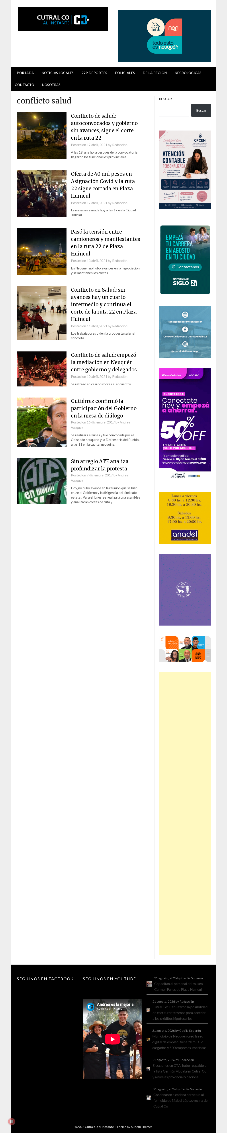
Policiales (125, 73)
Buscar (165, 99)
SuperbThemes (142, 1127)
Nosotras (51, 85)
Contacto (24, 85)
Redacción (119, 145)
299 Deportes (94, 73)
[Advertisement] (185, 813)
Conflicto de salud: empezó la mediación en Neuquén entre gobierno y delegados (104, 362)
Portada (25, 73)
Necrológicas (188, 73)
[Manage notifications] (11, 1121)
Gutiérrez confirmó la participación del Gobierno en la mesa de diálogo (104, 408)
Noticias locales (58, 73)
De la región (155, 73)
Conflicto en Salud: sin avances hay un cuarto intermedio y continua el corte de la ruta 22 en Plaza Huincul (104, 304)
